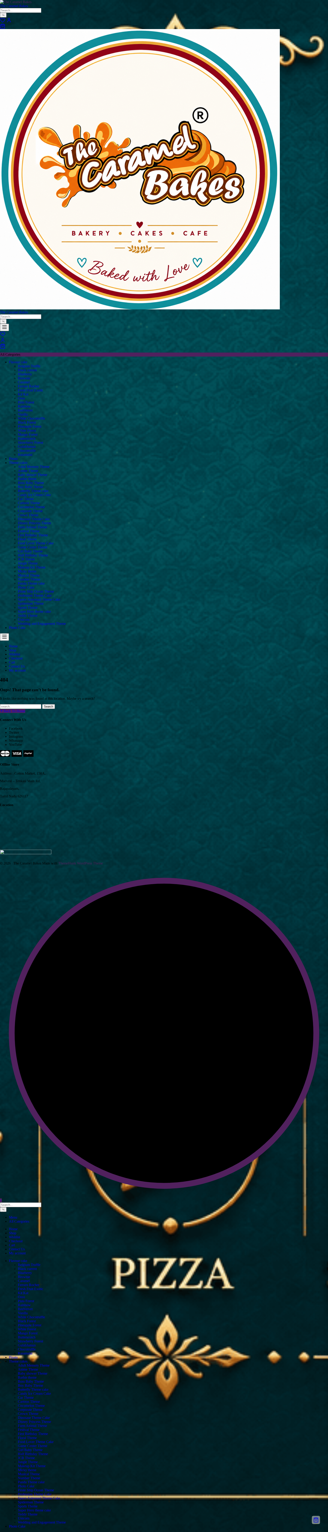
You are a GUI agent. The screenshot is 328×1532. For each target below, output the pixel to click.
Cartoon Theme (29, 503)
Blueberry (25, 374)
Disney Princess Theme (34, 523)
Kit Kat (23, 394)
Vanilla (23, 414)
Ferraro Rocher (28, 386)
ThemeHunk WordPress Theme (80, 863)
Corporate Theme (30, 511)
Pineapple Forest (29, 426)
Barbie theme (27, 479)
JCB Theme (26, 559)
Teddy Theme (27, 615)
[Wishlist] (2, 21)
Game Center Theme (32, 547)
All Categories (19, 1221)
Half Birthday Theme (33, 555)
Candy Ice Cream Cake (34, 495)
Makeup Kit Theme (32, 567)
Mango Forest (27, 434)
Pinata (13, 459)
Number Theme (29, 579)
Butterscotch (26, 438)
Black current (27, 370)
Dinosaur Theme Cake (34, 519)
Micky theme (27, 571)
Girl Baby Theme (30, 551)
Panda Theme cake (31, 583)
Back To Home (14, 711)
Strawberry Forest (30, 442)
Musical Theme (29, 575)
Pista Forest (26, 402)
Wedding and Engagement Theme (42, 623)
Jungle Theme (28, 563)
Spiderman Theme (31, 603)
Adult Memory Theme (34, 467)
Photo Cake (26, 587)
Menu (13, 1217)
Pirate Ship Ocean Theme (36, 591)
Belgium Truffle (29, 366)
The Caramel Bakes (14, 6)
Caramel (24, 382)
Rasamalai (25, 454)
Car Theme (26, 499)
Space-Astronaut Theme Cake (39, 599)
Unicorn (23, 619)
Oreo (21, 398)
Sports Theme (27, 607)
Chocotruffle (27, 450)
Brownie (24, 378)
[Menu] (4, 327)
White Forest (27, 430)
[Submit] (3, 15)
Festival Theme (28, 531)
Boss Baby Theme (31, 483)
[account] (9, 21)
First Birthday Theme (33, 535)
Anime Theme (28, 471)
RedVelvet (25, 410)
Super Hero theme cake (34, 611)
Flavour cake (18, 362)
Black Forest (27, 422)
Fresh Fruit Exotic (30, 390)
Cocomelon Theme (31, 507)
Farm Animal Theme (32, 527)
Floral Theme (27, 539)
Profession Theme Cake (35, 595)
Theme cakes (18, 463)
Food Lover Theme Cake (36, 543)
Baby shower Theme (32, 475)
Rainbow (24, 406)
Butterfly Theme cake (33, 491)
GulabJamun (27, 446)
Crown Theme (28, 515)
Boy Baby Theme (30, 487)
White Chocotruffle (31, 418)
